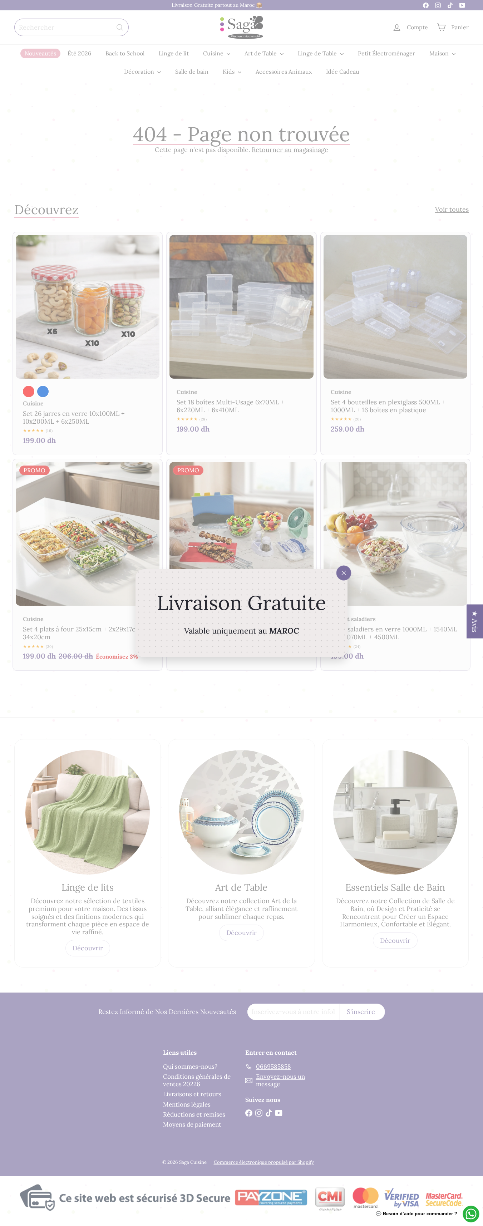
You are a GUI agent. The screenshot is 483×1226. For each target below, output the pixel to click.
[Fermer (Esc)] (343, 572)
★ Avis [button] (474, 621)
